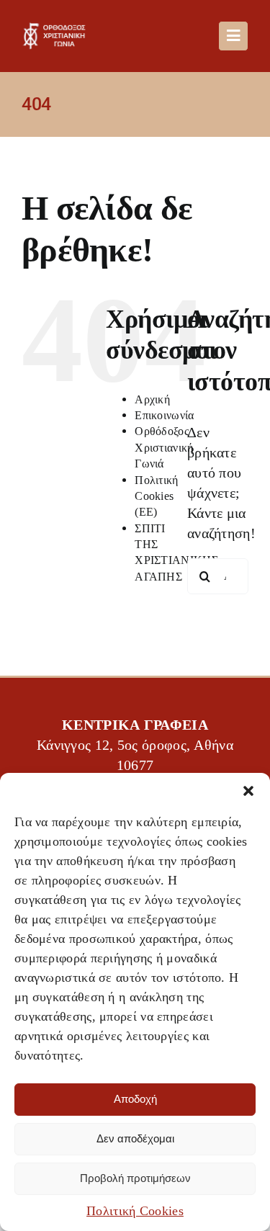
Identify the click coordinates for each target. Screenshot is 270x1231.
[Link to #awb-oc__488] (233, 36)
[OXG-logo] (56, 29)
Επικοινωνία (164, 415)
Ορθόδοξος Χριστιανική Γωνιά (164, 447)
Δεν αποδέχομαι (135, 1138)
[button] (248, 791)
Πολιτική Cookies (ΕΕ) (156, 496)
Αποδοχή (135, 1099)
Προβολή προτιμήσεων (135, 1178)
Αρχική (152, 399)
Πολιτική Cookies (135, 1211)
